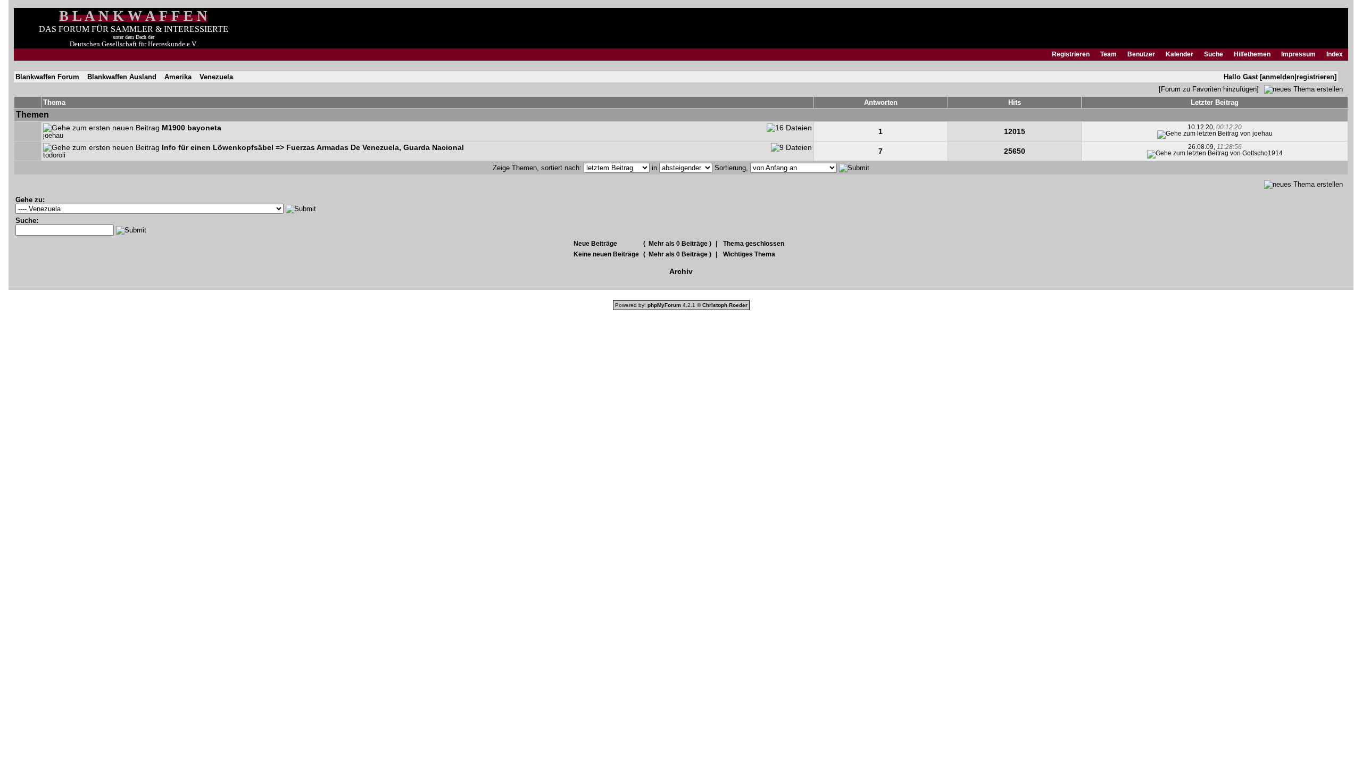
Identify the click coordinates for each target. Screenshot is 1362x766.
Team (1108, 54)
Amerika (178, 77)
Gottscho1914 (1262, 153)
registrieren (1315, 77)
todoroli (54, 155)
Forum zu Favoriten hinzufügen (1209, 89)
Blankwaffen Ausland (121, 77)
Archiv (681, 271)
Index (1334, 54)
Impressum (1298, 54)
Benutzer (1141, 54)
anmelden (1278, 77)
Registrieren (1071, 54)
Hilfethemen (1252, 54)
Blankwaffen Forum (47, 77)
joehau (53, 135)
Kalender (1179, 54)
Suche (1213, 54)
